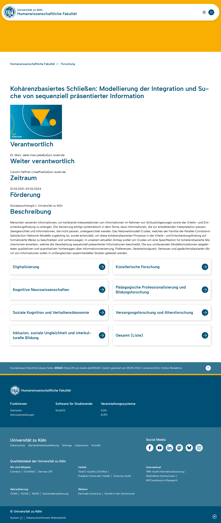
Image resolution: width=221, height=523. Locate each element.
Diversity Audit (122, 476)
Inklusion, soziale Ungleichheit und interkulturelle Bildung (52, 335)
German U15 (45, 471)
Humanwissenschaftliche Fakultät (47, 13)
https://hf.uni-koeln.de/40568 (81, 368)
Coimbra (15, 471)
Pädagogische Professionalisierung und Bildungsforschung (151, 289)
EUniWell (29, 471)
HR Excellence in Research (161, 480)
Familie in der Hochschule (120, 493)
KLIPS (104, 414)
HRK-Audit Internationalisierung (165, 471)
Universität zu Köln (30, 9)
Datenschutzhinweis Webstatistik (46, 517)
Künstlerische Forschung (138, 266)
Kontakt (96, 445)
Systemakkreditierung (55, 493)
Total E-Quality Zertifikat (92, 471)
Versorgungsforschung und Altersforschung (154, 312)
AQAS (35, 493)
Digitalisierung (26, 266)
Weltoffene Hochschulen (160, 476)
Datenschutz (17, 445)
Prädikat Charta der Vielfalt (94, 476)
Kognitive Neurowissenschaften (41, 289)
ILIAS (104, 410)
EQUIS (24, 493)
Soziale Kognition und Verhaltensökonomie (51, 312)
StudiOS (60, 410)
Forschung (68, 64)
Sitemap (67, 445)
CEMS (13, 493)
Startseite (16, 410)
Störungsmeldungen (22, 414)
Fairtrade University (89, 493)
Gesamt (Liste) (129, 335)
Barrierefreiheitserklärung (43, 445)
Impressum (81, 445)
